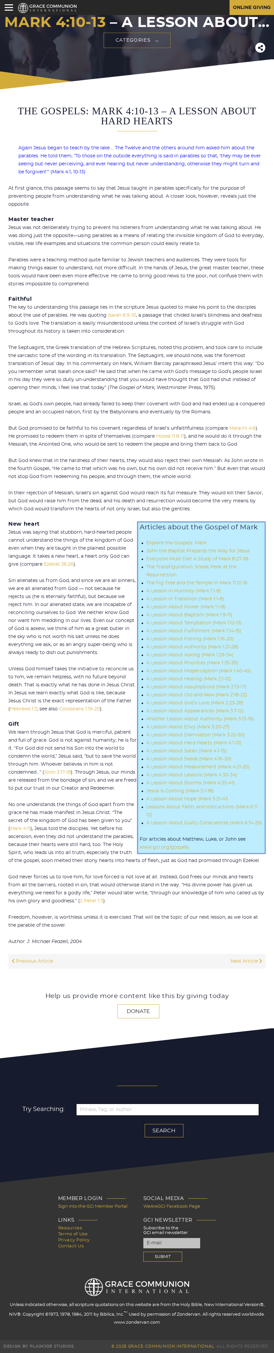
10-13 (78, 172)
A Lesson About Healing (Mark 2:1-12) (188, 679)
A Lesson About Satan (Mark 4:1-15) (186, 751)
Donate (138, 1011)
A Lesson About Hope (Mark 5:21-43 (187, 799)
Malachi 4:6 (242, 428)
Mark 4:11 (20, 828)
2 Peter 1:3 (91, 901)
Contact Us (71, 1246)
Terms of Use (73, 1234)
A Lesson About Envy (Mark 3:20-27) (188, 727)
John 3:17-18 (57, 772)
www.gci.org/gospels (164, 847)
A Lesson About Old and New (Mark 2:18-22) (196, 695)
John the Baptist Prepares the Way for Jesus (198, 551)
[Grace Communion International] (47, 8)
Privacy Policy (74, 1240)
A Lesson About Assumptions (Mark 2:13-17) (196, 687)
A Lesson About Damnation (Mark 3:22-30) (195, 735)
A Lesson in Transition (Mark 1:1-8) (185, 599)
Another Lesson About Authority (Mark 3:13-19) (200, 719)
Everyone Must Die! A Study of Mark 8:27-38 (197, 559)
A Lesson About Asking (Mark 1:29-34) (190, 655)
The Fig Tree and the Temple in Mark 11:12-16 (197, 583)
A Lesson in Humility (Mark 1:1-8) (183, 591)
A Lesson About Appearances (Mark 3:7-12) (195, 711)
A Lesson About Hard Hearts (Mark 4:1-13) (194, 743)
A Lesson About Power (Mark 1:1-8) (186, 607)
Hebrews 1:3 (23, 709)
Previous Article (34, 961)
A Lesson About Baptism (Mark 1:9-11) (189, 615)
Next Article (245, 961)
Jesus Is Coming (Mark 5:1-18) (180, 791)
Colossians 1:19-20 (79, 709)
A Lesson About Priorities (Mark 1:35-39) (192, 663)
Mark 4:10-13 (55, 23)
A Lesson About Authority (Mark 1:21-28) (192, 647)
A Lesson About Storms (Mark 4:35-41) (190, 783)
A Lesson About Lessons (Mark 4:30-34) (191, 775)
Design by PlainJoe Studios (38, 1346)
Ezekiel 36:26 (59, 564)
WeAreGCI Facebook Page (171, 1206)
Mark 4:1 (61, 172)
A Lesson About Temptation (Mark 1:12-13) (194, 623)
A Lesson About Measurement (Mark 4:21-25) (198, 767)
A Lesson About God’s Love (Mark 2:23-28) (195, 703)
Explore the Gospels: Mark (176, 543)
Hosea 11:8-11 (170, 436)
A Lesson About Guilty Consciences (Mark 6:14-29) (204, 823)
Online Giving (252, 7)
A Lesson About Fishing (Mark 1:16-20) (190, 639)
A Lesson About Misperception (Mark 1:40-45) (198, 671)
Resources (70, 1228)
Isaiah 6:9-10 (122, 315)
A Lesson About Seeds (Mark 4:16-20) (189, 759)
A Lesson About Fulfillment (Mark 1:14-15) (193, 631)
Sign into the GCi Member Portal (92, 1206)
